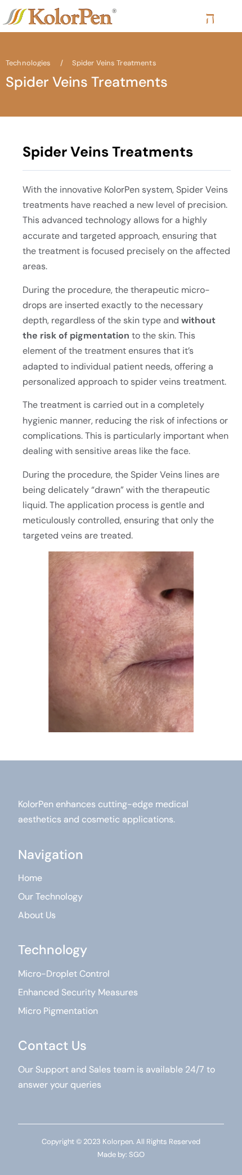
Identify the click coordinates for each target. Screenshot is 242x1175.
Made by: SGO (121, 1154)
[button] (210, 17)
